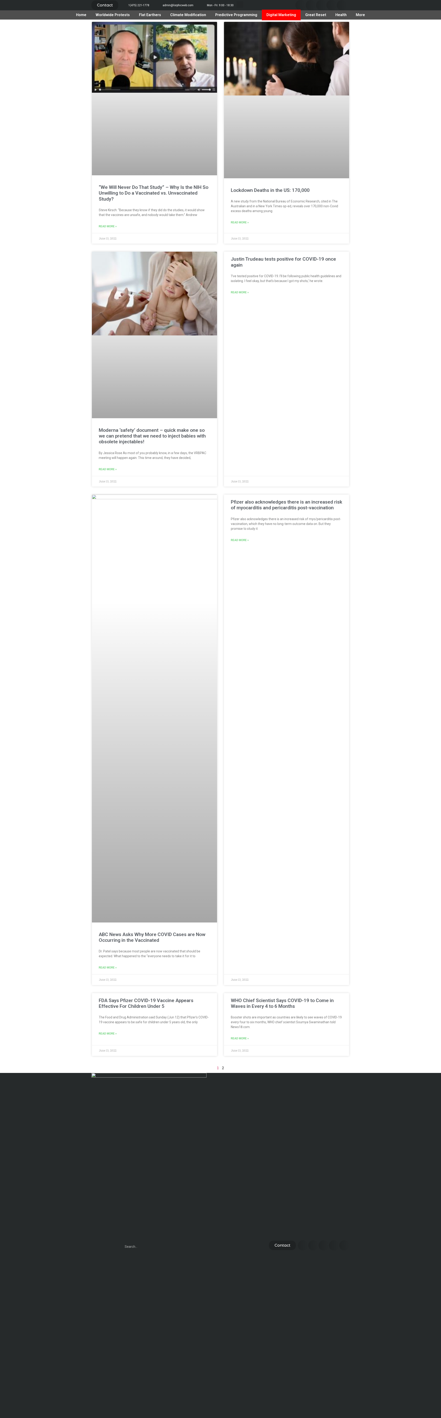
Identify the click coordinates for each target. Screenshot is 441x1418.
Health (341, 15)
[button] (104, 5)
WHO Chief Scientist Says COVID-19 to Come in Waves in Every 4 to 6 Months (282, 1003)
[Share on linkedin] (321, 5)
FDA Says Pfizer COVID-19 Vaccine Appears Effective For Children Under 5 (146, 1003)
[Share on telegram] (331, 5)
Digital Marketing (281, 15)
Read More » (108, 226)
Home (81, 15)
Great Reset (315, 15)
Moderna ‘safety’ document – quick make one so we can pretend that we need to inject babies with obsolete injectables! (152, 435)
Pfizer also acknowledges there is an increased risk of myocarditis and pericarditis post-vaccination (286, 504)
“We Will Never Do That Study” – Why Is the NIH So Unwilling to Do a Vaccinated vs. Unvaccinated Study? (153, 193)
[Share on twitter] (311, 5)
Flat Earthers (150, 15)
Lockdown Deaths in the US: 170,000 (270, 190)
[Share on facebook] (300, 5)
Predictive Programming (236, 15)
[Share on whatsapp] (342, 5)
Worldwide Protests (113, 15)
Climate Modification (188, 15)
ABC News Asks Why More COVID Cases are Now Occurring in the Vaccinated (152, 937)
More (360, 15)
